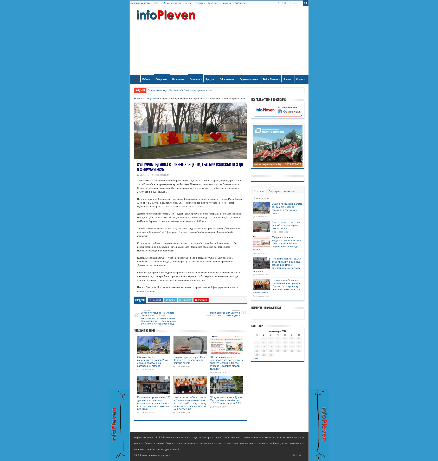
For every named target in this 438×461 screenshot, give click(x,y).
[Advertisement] (219, 46)
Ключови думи (261, 198)
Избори (146, 79)
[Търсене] (305, 3)
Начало (135, 78)
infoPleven (144, 175)
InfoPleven (141, 455)
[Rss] (279, 3)
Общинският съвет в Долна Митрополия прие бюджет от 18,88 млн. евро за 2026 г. (226, 400)
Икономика (178, 79)
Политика (195, 79)
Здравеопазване (249, 79)
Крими (287, 79)
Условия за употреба (159, 455)
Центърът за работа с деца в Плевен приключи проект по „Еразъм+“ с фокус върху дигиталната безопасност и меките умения (190, 403)
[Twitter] (285, 3)
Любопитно (240, 3)
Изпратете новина (172, 3)
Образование (227, 79)
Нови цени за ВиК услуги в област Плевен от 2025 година (223, 313)
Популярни (274, 191)
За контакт (213, 3)
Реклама (199, 3)
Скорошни (259, 191)
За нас (188, 3)
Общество (161, 79)
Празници (226, 3)
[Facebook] (282, 3)
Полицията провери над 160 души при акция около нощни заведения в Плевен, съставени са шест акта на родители (153, 403)
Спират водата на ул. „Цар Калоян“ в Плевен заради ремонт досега (180, 90)
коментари (289, 191)
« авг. (256, 358)
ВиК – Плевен (270, 79)
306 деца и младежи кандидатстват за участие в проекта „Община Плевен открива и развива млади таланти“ (226, 363)
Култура (209, 79)
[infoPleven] (165, 14)
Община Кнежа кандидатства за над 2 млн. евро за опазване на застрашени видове (153, 361)
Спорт (299, 79)
